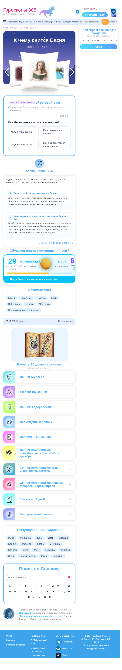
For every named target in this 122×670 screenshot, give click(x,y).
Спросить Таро (95, 14)
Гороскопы (12, 22)
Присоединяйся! (77, 12)
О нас (9, 636)
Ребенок (26, 543)
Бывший (63, 537)
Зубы (39, 537)
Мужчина (55, 543)
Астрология (77, 22)
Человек (65, 550)
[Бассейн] (56, 74)
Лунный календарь (45, 22)
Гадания (23, 22)
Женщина (25, 537)
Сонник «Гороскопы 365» (54, 242)
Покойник (57, 556)
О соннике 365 (38, 655)
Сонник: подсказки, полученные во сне (41, 616)
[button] (16, 321)
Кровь (40, 543)
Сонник (105, 22)
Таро (31, 22)
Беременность (28, 556)
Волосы (12, 550)
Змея (25, 550)
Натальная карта (63, 22)
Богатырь (25, 298)
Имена (112, 22)
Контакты (10, 640)
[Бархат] (22, 74)
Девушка (50, 550)
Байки (11, 298)
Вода (11, 556)
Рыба (11, 537)
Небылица (14, 304)
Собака (12, 543)
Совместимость (92, 22)
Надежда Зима (27, 613)
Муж (36, 550)
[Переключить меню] (4, 22)
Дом (50, 537)
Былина (41, 298)
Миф (54, 298)
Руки (44, 556)
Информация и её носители (23, 310)
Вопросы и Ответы (15, 645)
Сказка (30, 304)
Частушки (44, 304)
